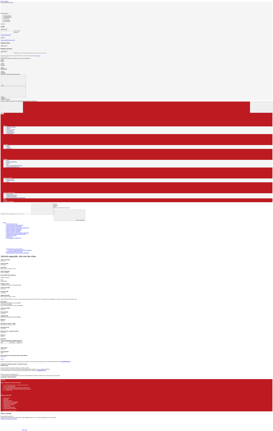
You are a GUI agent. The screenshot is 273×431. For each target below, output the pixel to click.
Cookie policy (6, 398)
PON (55, 206)
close (2, 113)
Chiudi (2, 63)
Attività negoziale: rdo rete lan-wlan (14, 251)
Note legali (5, 399)
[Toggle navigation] (12, 107)
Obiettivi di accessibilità (8, 404)
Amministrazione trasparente (9, 408)
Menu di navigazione (80, 220)
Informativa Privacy (7, 400)
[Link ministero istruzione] (7, 2)
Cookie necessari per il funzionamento (9, 374)
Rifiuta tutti (12, 364)
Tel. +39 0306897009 (10, 386)
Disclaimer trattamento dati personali (9, 418)
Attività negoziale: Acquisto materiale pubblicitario (17, 227)
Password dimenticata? (6, 35)
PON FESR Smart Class (11, 224)
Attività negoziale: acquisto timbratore (14, 225)
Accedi (2, 23)
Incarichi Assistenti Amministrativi (14, 229)
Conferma (8, 99)
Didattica (56, 205)
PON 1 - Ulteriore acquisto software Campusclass (20, 250)
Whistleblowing (7, 405)
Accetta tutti (22, 364)
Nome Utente (17, 30)
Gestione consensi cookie (9, 407)
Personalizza (3, 364)
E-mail (15, 53)
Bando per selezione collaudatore (13, 230)
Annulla (2, 99)
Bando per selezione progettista (13, 231)
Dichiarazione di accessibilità (9, 403)
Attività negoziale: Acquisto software (14, 249)
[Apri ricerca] (261, 107)
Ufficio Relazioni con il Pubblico (10, 401)
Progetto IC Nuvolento (11, 235)
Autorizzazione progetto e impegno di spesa (16, 234)
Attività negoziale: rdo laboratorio (13, 226)
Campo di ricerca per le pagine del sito (9, 213)
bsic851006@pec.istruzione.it (18, 388)
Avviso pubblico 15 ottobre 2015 (13, 238)
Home (55, 204)
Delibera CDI (9, 236)
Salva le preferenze (12, 377)
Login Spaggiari (37, 55)
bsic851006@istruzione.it (18, 387)
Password (16, 32)
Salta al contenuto (5, 1)
